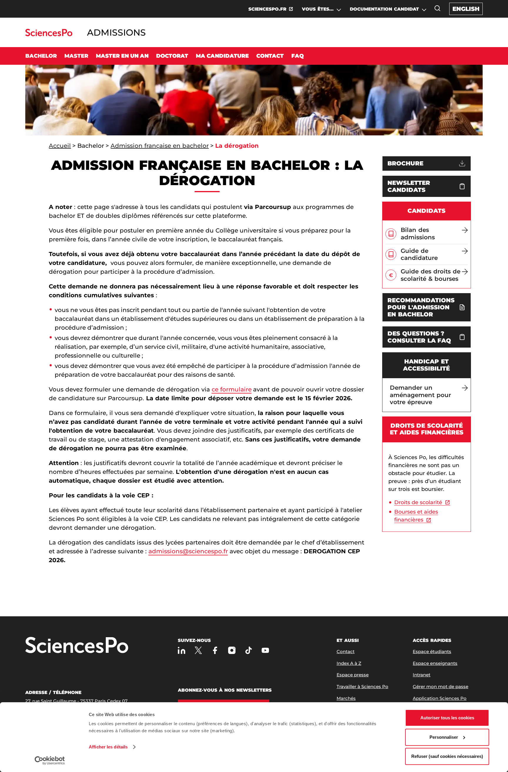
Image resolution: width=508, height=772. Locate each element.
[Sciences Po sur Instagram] (231, 650)
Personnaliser (444, 737)
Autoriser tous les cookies (447, 717)
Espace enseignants (435, 663)
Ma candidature (222, 56)
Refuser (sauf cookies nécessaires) (447, 756)
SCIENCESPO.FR (267, 9)
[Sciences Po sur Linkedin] (181, 650)
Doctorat (172, 56)
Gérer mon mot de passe (440, 686)
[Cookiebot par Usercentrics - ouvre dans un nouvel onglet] (50, 760)
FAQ (297, 56)
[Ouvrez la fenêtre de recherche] (437, 8)
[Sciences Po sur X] (198, 650)
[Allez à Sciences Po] (76, 645)
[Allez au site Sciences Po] (48, 34)
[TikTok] (248, 650)
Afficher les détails (108, 746)
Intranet (421, 675)
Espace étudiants (432, 651)
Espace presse (353, 675)
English (465, 8)
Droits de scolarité (418, 502)
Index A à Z (349, 663)
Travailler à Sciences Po (362, 686)
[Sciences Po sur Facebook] (215, 650)
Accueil (60, 145)
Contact (270, 56)
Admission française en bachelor (160, 145)
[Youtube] (265, 650)
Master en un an (122, 56)
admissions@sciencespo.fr (188, 551)
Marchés (346, 698)
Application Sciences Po (440, 698)
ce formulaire (232, 389)
